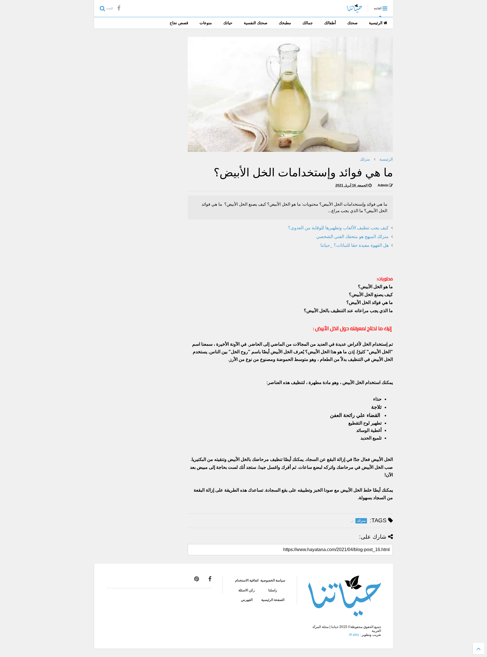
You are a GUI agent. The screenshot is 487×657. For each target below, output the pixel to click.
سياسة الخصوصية (272, 580)
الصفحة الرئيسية (272, 600)
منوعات (206, 23)
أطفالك (330, 23)
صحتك (352, 23)
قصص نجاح (179, 23)
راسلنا (272, 590)
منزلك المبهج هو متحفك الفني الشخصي (352, 236)
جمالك (307, 23)
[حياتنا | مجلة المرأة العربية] (354, 10)
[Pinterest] (196, 579)
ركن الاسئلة (246, 590)
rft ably (354, 635)
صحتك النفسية (255, 23)
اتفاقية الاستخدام (246, 580)
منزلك (365, 159)
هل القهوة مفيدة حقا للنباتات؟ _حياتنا (354, 245)
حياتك (228, 23)
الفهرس (247, 600)
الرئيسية (376, 23)
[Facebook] (118, 8)
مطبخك (285, 23)
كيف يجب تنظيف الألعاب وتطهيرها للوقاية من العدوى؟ (338, 227)
